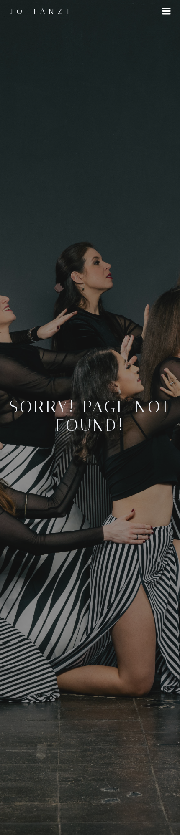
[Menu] (166, 11)
